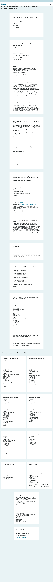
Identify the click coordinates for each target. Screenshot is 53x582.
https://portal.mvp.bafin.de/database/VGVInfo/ (27, 204)
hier (35, 86)
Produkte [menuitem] (14, 4)
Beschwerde (16, 157)
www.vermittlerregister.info (21, 61)
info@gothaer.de (18, 315)
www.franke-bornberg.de (21, 537)
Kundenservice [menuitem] (27, 4)
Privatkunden (9, 3)
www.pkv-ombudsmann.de (18, 134)
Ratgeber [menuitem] (33, 4)
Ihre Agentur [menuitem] (10, 4)
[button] (50, 4)
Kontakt (15, 341)
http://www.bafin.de (19, 202)
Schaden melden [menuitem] (21, 4)
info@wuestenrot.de (6, 470)
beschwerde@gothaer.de (19, 213)
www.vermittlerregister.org (32, 61)
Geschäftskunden (14, 3)
